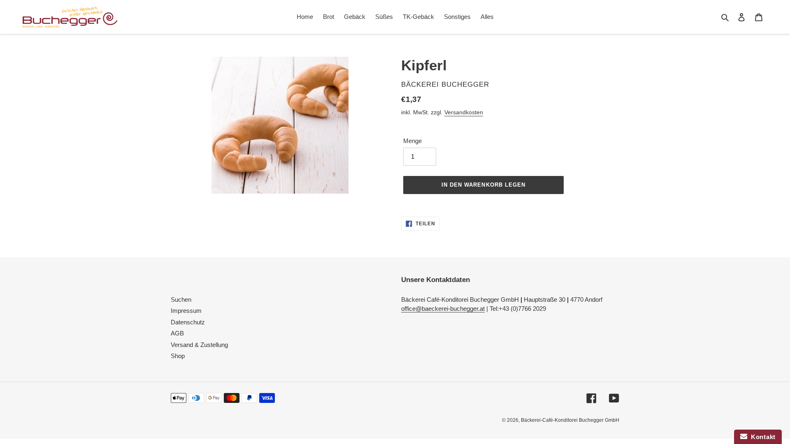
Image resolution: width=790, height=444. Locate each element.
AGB (177, 333)
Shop (178, 355)
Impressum (186, 310)
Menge (412, 140)
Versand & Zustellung (199, 344)
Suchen (181, 299)
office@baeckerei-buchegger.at (443, 308)
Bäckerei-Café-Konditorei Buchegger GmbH (570, 420)
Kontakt (761, 436)
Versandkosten (463, 112)
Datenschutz (188, 322)
